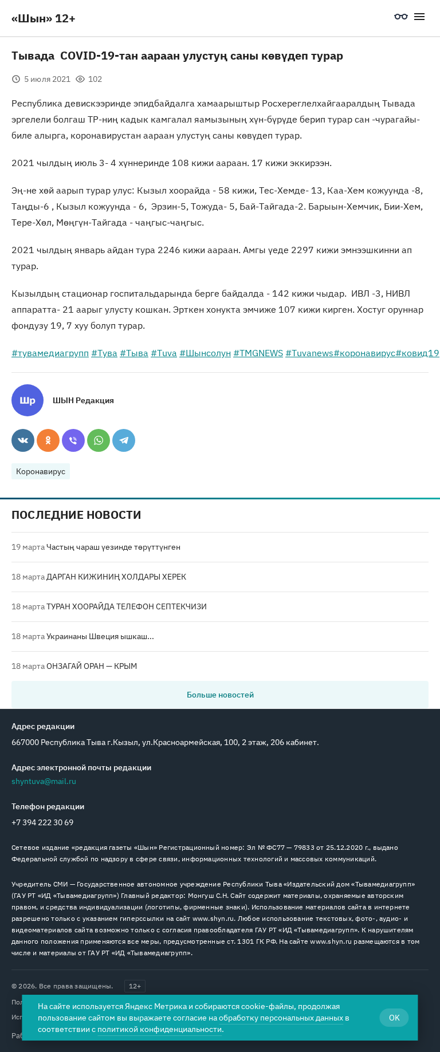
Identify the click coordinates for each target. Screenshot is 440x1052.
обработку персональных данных (281, 1017)
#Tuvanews (309, 352)
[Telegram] (123, 440)
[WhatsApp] (98, 440)
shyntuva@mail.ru (43, 781)
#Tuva (164, 352)
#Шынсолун (205, 352)
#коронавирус (364, 352)
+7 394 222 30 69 (42, 822)
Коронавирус (40, 471)
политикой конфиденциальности (159, 1029)
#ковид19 (417, 352)
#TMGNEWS (258, 352)
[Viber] (73, 440)
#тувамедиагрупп (50, 352)
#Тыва (134, 352)
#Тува (104, 352)
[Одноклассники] (48, 440)
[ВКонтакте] (22, 440)
